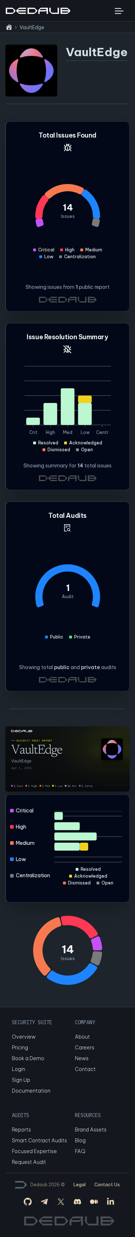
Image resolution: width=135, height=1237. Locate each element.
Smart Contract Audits (39, 1140)
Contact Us (107, 1184)
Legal (79, 1184)
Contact (85, 1069)
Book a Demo (28, 1058)
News (82, 1058)
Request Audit (29, 1162)
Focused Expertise (34, 1151)
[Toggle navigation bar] (119, 10)
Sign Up (21, 1080)
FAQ (80, 1151)
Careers (84, 1047)
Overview (24, 1037)
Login (18, 1069)
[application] (68, 409)
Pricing (20, 1047)
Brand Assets (91, 1129)
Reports (21, 1129)
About (82, 1037)
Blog (80, 1140)
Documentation (31, 1091)
